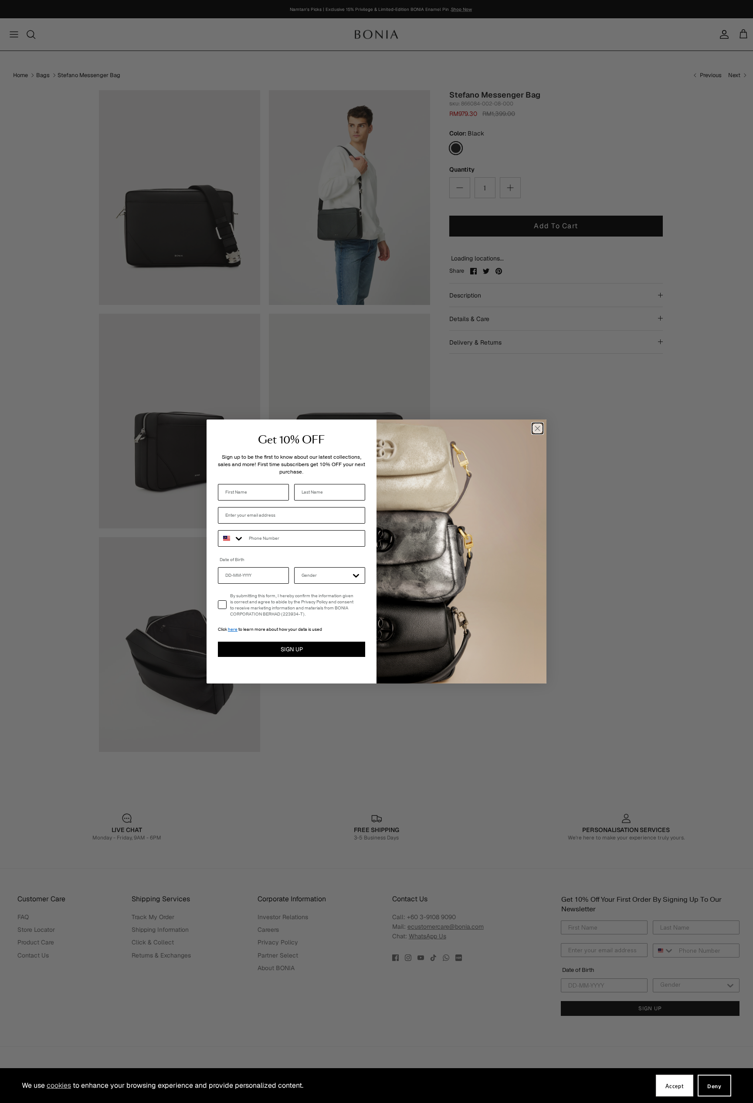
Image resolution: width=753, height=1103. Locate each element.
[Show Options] (356, 575)
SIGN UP (292, 649)
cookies (59, 1085)
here (232, 629)
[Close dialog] (537, 428)
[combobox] (231, 538)
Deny (714, 1086)
